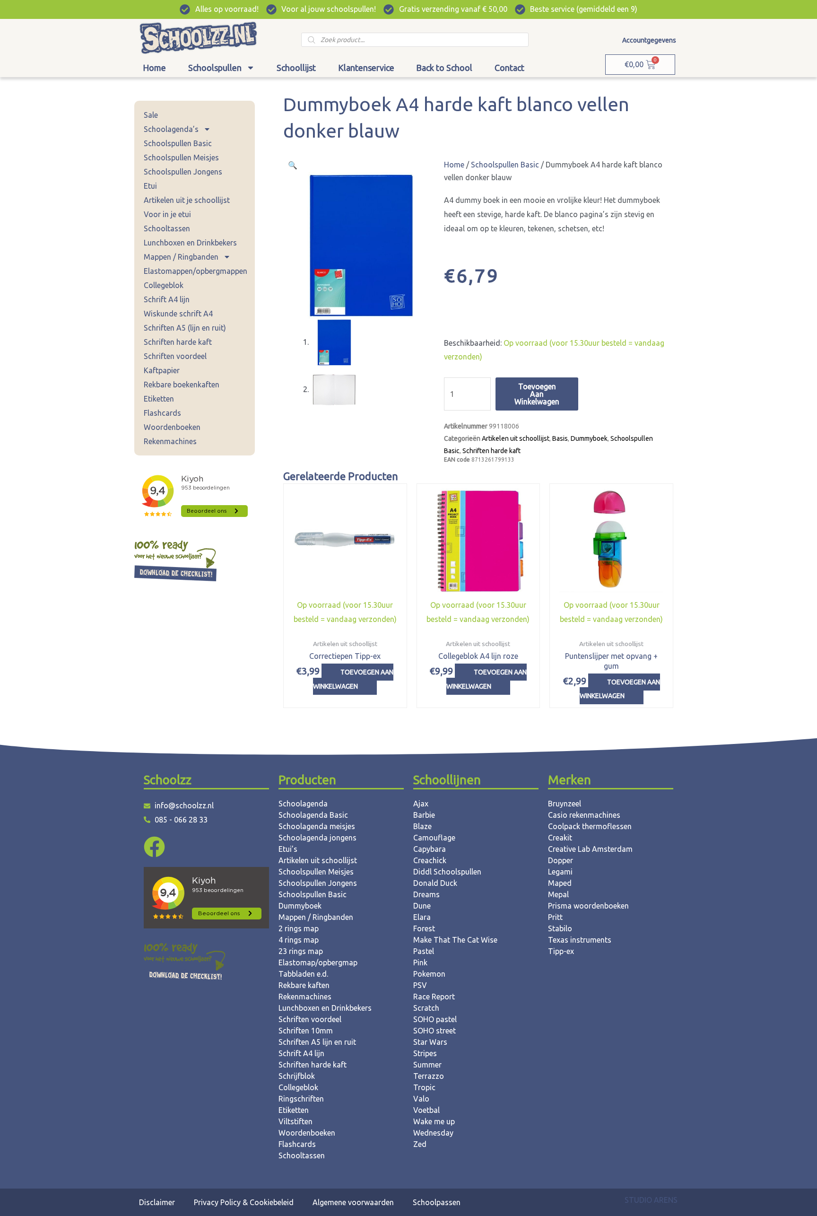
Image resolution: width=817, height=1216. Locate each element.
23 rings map (300, 951)
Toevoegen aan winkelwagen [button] (353, 679)
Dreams (426, 894)
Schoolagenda (303, 803)
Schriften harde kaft (178, 342)
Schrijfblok (296, 1076)
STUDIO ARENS (651, 1200)
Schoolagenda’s (171, 129)
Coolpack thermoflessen (590, 826)
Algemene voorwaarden (353, 1202)
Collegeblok (163, 285)
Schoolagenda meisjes (316, 826)
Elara (422, 917)
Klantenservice (366, 67)
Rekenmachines (170, 441)
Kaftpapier (162, 370)
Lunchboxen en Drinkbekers (190, 242)
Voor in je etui (167, 214)
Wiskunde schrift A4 (178, 313)
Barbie (424, 815)
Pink (420, 962)
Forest (424, 928)
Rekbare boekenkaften (181, 384)
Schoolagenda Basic (313, 815)
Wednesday (433, 1133)
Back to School (444, 67)
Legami (560, 871)
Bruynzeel (564, 803)
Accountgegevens (649, 40)
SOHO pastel (435, 1019)
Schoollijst (296, 67)
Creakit (560, 837)
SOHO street (434, 1030)
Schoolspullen (215, 67)
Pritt (555, 917)
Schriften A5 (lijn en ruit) (185, 328)
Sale (151, 115)
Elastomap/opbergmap (317, 962)
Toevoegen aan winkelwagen (536, 394)
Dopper (560, 860)
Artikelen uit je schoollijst (187, 200)
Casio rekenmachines (584, 815)
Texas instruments (579, 940)
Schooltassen (167, 228)
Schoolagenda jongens (317, 837)
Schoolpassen (437, 1202)
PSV (420, 985)
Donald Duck (435, 883)
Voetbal (426, 1110)
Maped (560, 883)
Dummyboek (589, 438)
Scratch (426, 1008)
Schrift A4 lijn (167, 299)
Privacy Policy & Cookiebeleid (244, 1202)
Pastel (423, 951)
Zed (419, 1144)
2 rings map (298, 928)
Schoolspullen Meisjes (181, 157)
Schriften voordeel (175, 356)
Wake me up (434, 1121)
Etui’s (287, 849)
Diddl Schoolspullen (447, 871)
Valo (421, 1098)
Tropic (424, 1087)
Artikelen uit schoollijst (515, 438)
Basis (560, 438)
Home (154, 67)
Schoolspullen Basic (178, 143)
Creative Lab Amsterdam (590, 849)
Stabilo (560, 928)
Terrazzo (428, 1076)
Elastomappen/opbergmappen (195, 271)
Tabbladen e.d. (303, 974)
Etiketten (159, 398)
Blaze (422, 826)
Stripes (425, 1053)
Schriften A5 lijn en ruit (317, 1042)
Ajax (420, 803)
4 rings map (298, 940)
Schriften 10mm (305, 1030)
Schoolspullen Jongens (183, 171)
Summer (427, 1064)
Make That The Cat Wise (455, 940)
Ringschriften (301, 1098)
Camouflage (434, 837)
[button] (292, 165)
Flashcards (162, 413)
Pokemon (429, 974)
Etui (150, 186)
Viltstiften (295, 1121)
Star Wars (430, 1042)
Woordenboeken (172, 427)
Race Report (434, 996)
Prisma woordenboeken (588, 905)
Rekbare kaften (304, 985)
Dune (422, 905)
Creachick (429, 860)
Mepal (558, 894)
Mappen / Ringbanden (181, 257)
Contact (509, 67)
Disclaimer (157, 1202)
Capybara (429, 849)
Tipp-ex (561, 951)
